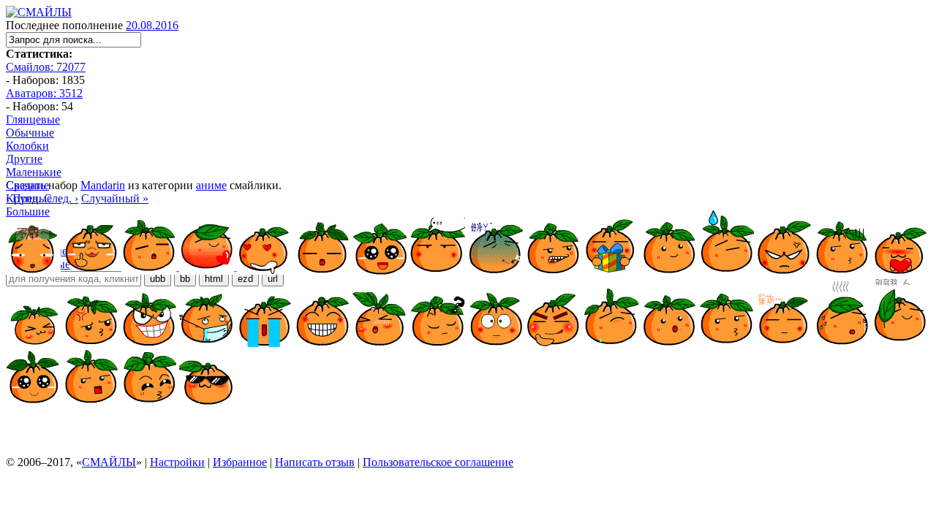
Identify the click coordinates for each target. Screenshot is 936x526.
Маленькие (33, 172)
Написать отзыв (315, 462)
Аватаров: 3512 (44, 93)
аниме (211, 185)
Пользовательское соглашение (438, 462)
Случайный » (114, 198)
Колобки (27, 146)
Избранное (240, 462)
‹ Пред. (23, 198)
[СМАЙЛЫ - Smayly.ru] (39, 12)
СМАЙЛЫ (109, 462)
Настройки (177, 462)
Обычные (30, 132)
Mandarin (102, 185)
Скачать (25, 185)
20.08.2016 (152, 25)
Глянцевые (33, 119)
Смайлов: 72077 (46, 67)
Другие (24, 159)
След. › (61, 198)
